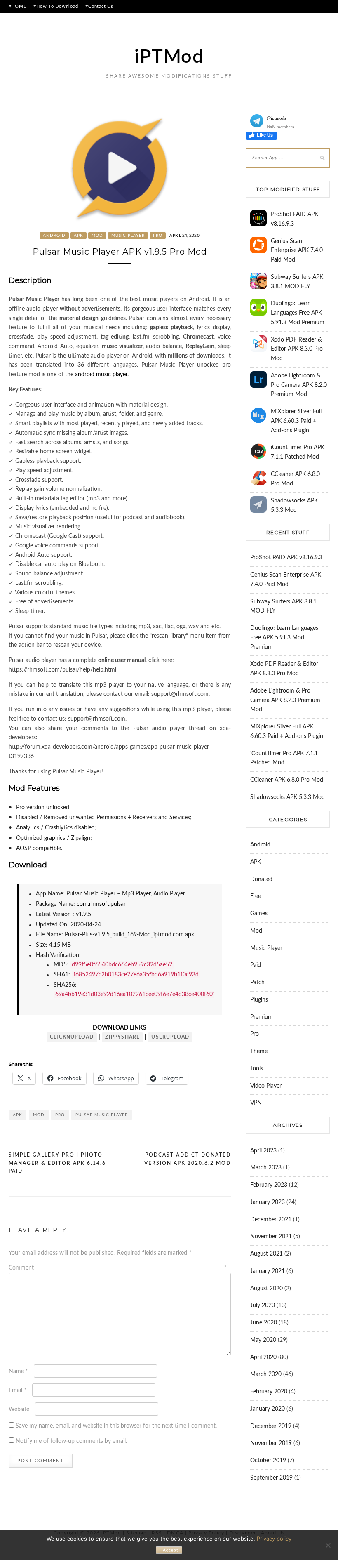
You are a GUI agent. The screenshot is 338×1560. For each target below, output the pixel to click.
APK (78, 235)
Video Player (266, 1086)
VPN (256, 1103)
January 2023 (267, 1202)
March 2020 (266, 1374)
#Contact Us (99, 6)
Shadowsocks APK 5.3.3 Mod (287, 797)
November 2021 (271, 1237)
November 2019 (271, 1443)
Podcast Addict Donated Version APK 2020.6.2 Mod (187, 1159)
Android (54, 235)
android (84, 374)
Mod (97, 235)
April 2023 (263, 1151)
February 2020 (268, 1392)
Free (255, 896)
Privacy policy (274, 1538)
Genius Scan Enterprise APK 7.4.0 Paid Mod (297, 250)
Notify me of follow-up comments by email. (71, 1441)
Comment (118, 1268)
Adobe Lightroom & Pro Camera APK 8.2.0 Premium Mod (299, 385)
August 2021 (266, 1254)
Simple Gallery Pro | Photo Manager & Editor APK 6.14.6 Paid (57, 1163)
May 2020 (263, 1340)
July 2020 (262, 1305)
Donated (261, 879)
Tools (256, 1069)
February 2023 (268, 1185)
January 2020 (267, 1409)
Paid (255, 965)
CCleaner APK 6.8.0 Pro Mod (286, 780)
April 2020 (263, 1357)
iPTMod (169, 57)
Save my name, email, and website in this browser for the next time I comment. (116, 1426)
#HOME (17, 6)
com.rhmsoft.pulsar (101, 904)
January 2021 (267, 1271)
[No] (328, 1545)
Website (19, 1409)
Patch (257, 982)
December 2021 (270, 1220)
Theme (259, 1051)
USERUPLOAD (170, 1037)
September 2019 (271, 1478)
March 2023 (266, 1168)
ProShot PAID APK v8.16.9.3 (286, 558)
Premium (261, 1017)
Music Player (128, 235)
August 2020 (266, 1288)
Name (18, 1371)
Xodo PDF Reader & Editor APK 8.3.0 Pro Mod (297, 349)
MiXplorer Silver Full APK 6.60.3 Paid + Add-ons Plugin (296, 421)
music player (111, 374)
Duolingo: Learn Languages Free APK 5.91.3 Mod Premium (297, 313)
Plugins (259, 1000)
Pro (157, 235)
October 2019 (268, 1460)
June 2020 (263, 1323)
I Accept (169, 1550)
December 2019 (270, 1426)
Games (259, 914)
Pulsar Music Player (101, 1115)
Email (17, 1390)
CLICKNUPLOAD (72, 1037)
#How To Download (55, 6)
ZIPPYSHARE (122, 1037)
